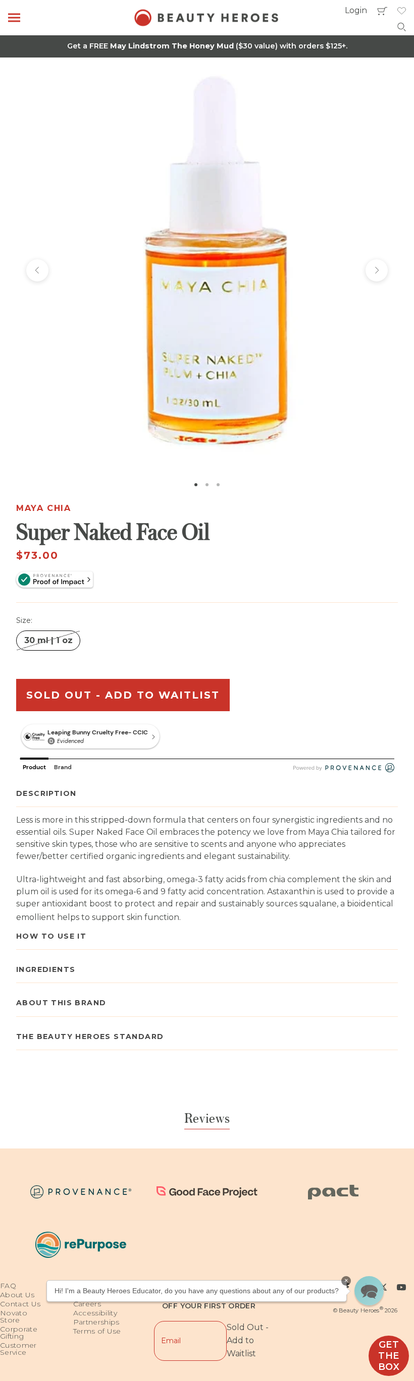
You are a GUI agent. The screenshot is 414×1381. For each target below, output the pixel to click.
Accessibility (95, 1312)
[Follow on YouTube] (401, 1287)
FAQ (8, 1285)
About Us (17, 1294)
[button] (369, 1290)
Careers (87, 1303)
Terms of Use (97, 1331)
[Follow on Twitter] (383, 1287)
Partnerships (96, 1322)
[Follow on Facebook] (347, 1287)
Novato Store (13, 1316)
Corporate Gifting (18, 1333)
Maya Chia (43, 508)
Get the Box (389, 1355)
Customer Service (18, 1349)
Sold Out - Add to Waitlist (123, 695)
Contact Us (20, 1303)
